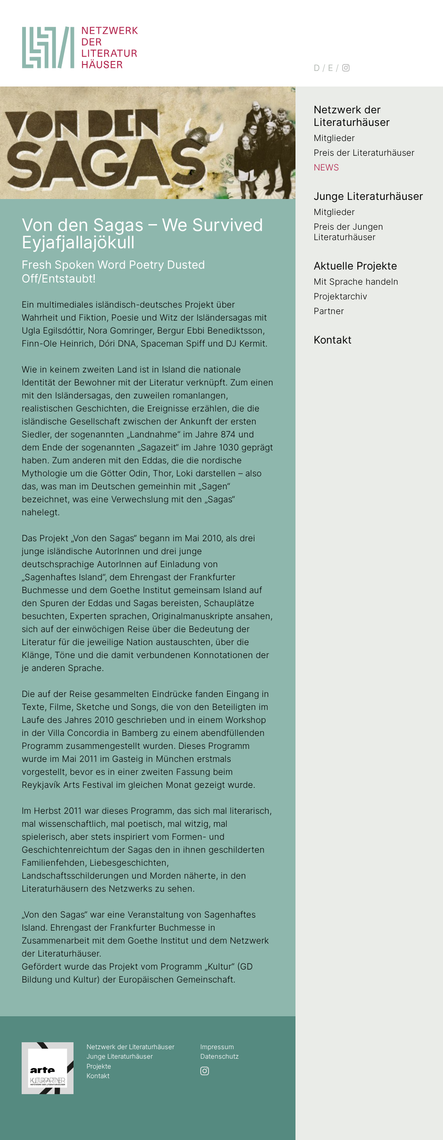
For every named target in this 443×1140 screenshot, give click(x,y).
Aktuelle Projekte (355, 266)
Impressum (217, 1047)
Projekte (99, 1066)
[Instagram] (345, 67)
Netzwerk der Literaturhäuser (352, 115)
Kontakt (333, 340)
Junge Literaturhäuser (368, 196)
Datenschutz (219, 1056)
